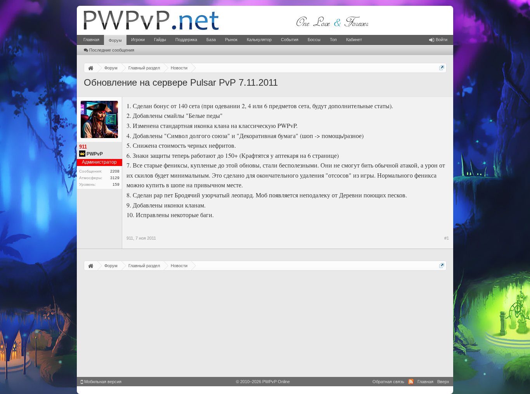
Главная (91, 39)
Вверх (443, 381)
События (289, 39)
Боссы (314, 39)
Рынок (231, 39)
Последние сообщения (111, 50)
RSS (411, 381)
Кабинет (354, 39)
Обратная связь (388, 381)
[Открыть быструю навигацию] (441, 67)
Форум (115, 40)
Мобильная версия (102, 381)
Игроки (138, 39)
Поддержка (186, 39)
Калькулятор (259, 39)
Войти (441, 39)
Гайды (160, 39)
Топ (333, 39)
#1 (446, 238)
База (211, 39)
